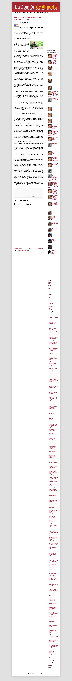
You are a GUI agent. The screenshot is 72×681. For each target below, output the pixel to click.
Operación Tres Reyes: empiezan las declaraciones (53, 551)
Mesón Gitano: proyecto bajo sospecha (53, 323)
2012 (49, 664)
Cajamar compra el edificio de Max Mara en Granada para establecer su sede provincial (53, 74)
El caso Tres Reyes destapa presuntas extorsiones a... (52, 456)
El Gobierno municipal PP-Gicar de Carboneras (53, 378)
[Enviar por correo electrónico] (30, 196)
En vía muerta (51, 623)
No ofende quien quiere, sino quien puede (53, 541)
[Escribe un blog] (31, 196)
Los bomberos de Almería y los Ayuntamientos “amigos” (53, 646)
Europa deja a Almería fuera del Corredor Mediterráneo (52, 529)
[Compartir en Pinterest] (34, 196)
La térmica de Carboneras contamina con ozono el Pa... (53, 478)
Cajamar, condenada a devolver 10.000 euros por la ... (53, 411)
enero (50, 662)
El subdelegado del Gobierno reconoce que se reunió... (53, 613)
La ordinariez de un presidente (52, 569)
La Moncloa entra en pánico (55, 234)
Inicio (30, 248)
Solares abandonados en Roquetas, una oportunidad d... (53, 444)
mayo (50, 312)
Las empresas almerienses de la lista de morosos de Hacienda (55, 224)
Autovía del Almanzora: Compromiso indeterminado (53, 407)
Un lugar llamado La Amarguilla (52, 329)
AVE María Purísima (52, 495)
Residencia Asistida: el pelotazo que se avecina (53, 460)
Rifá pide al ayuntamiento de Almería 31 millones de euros (27, 18)
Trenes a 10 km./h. (52, 433)
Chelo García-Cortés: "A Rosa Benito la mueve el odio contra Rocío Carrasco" (53, 133)
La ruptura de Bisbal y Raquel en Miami (52, 634)
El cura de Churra (52, 483)
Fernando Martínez (52, 469)
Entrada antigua (40, 248)
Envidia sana (51, 353)
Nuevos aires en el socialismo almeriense (53, 464)
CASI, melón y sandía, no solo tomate (53, 393)
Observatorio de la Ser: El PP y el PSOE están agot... (53, 554)
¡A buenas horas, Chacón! (53, 636)
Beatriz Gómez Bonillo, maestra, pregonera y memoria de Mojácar (53, 81)
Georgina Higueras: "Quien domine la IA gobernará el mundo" (55, 68)
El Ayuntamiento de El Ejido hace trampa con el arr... (53, 631)
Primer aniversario (52, 507)
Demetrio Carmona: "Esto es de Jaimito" (53, 514)
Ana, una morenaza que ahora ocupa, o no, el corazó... (53, 325)
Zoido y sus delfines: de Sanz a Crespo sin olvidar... (53, 557)
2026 (49, 280)
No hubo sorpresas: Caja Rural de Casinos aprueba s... (53, 320)
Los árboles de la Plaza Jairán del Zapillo (53, 364)
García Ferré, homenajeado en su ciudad (53, 315)
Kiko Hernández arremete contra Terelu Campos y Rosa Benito (55, 126)
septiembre (51, 306)
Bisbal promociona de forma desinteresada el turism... (53, 331)
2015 (49, 297)
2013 (49, 300)
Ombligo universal (52, 621)
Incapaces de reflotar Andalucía (52, 572)
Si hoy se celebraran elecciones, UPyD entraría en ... (52, 447)
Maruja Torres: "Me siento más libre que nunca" (53, 481)
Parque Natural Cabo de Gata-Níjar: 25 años (53, 493)
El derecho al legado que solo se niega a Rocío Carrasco (55, 170)
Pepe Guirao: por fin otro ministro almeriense (54, 246)
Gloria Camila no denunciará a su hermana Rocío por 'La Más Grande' (54, 109)
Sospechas (51, 601)
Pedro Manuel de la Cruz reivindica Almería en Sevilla (53, 425)
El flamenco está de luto (53, 351)
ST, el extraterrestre (52, 427)
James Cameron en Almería (52, 366)
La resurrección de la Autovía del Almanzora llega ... (53, 532)
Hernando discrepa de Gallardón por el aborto (53, 643)
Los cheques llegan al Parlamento (52, 652)
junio (50, 311)
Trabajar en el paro (52, 567)
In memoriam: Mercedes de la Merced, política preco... (53, 654)
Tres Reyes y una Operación (52, 524)
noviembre (51, 303)
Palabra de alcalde (52, 610)
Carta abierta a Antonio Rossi (55, 120)
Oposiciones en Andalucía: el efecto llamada (55, 203)
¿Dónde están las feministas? (55, 99)
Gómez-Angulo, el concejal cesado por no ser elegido (53, 576)
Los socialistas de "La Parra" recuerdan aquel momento (53, 616)
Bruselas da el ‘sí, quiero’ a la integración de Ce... (53, 535)
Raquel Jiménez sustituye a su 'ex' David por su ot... (53, 544)
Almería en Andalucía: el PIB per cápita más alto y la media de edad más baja (53, 185)
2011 (49, 665)
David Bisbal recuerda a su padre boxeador (53, 387)
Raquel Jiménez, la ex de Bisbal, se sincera (53, 488)
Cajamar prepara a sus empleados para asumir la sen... (53, 390)
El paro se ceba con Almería (52, 649)
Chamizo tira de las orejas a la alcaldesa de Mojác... (53, 538)
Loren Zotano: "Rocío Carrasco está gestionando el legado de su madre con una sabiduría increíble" (53, 177)
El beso (50, 595)
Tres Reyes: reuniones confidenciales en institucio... (52, 608)
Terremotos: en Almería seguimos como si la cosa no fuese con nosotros (53, 94)
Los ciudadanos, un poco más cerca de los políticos (53, 346)
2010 (49, 667)
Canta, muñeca (51, 413)
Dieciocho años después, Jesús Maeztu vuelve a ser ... (53, 421)
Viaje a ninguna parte (52, 573)
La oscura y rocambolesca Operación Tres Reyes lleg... (53, 564)
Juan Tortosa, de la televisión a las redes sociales (53, 358)
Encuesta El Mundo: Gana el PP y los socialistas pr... (53, 561)
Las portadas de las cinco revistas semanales (54, 62)
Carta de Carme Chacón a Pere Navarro (53, 641)
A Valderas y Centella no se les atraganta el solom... (53, 435)
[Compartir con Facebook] (33, 196)
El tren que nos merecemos (55, 86)
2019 (49, 291)
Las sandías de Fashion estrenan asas (53, 430)
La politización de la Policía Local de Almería (53, 590)
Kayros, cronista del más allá (54, 240)
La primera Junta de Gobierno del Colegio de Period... (53, 380)
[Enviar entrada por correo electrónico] (28, 196)
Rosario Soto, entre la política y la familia (52, 361)
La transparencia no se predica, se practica (53, 597)
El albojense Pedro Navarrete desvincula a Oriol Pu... (53, 335)
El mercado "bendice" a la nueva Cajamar (53, 620)
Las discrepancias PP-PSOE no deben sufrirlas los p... (52, 517)
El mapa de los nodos (52, 451)
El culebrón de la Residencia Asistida (52, 638)
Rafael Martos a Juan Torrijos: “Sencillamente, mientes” (55, 252)
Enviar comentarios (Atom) (24, 250)
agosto (50, 308)
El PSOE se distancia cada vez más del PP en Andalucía (53, 349)
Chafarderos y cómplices (53, 603)
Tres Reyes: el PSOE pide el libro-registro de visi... (53, 587)
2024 (49, 283)
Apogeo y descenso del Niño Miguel (53, 369)
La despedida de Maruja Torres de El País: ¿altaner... (53, 467)
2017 (49, 294)
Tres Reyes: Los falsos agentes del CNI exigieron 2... (53, 416)
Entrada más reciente (18, 248)
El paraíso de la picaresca (53, 462)
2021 (49, 288)
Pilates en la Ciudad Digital (53, 317)
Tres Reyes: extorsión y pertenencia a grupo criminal (53, 501)
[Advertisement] (28, 239)
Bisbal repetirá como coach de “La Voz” (52, 600)
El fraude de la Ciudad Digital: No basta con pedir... (53, 472)
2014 (49, 299)
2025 (49, 282)
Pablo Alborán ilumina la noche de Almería (53, 475)
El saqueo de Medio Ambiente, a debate (53, 605)
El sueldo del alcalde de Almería (54, 217)
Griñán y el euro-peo (52, 508)
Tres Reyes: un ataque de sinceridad (53, 585)
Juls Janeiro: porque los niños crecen (54, 144)
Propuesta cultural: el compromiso (52, 405)
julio (49, 309)
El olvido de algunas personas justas (52, 340)
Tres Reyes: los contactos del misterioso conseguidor (53, 504)
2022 (49, 286)
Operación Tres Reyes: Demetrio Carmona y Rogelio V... (53, 520)
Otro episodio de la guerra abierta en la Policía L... (53, 338)
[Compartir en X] (32, 196)
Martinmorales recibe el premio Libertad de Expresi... (53, 511)
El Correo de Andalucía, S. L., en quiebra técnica (55, 230)
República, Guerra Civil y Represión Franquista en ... (53, 579)
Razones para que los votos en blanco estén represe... (53, 625)
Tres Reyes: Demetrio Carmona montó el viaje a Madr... (53, 401)
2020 (49, 289)
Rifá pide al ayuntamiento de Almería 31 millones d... (53, 440)
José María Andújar (52, 375)
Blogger (42, 673)
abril (50, 657)
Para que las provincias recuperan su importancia (53, 593)
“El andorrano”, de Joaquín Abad (54, 212)
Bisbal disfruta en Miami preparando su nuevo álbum (53, 384)
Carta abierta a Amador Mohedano (55, 138)
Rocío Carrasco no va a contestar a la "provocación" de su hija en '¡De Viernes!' (53, 198)
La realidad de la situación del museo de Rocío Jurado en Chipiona (55, 56)
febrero (50, 660)
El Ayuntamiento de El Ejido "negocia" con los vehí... (53, 498)
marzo (50, 659)
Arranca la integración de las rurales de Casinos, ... (53, 490)
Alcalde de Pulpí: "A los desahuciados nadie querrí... (53, 398)
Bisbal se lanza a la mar (53, 450)
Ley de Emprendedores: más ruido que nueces (53, 343)
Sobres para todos (52, 438)
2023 (49, 285)
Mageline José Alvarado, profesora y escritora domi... (53, 547)
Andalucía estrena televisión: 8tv (52, 374)
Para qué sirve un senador (53, 431)
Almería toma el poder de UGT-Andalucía (53, 582)
